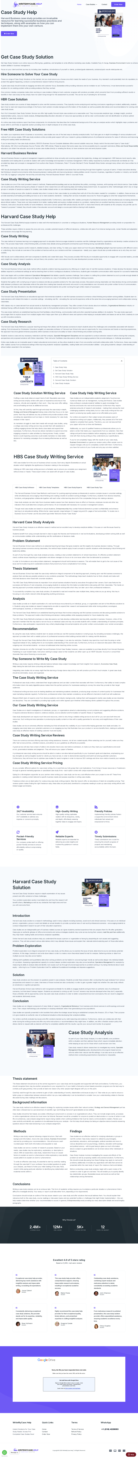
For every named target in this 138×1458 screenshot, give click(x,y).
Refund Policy (76, 1432)
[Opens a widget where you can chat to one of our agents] (131, 1454)
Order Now (46, 1434)
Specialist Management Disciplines (66, 336)
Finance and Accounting (54, 184)
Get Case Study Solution (63, 370)
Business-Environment (117, 63)
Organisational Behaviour (117, 305)
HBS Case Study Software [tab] (24, 487)
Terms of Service (77, 1429)
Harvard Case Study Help (64, 374)
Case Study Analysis (62, 383)
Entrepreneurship (41, 116)
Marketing (99, 248)
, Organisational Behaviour (69, 1006)
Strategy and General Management (26, 412)
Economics (61, 86)
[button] (96, 4)
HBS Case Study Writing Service (66, 377)
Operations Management (41, 275)
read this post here (109, 932)
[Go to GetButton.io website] (5, 1456)
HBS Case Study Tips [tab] (94, 487)
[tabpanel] (69, 504)
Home (79, 4)
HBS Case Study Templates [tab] (49, 487)
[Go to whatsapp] (4, 1452)
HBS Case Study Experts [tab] (73, 487)
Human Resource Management (98, 223)
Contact (104, 4)
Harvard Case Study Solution (65, 380)
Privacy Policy (76, 1434)
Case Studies (90, 4)
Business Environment (78, 442)
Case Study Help (61, 367)
